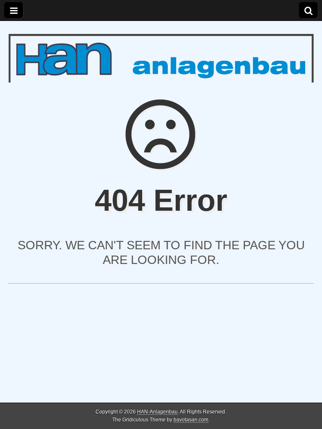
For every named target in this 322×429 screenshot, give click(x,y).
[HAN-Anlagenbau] (161, 52)
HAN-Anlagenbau (157, 411)
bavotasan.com (191, 419)
